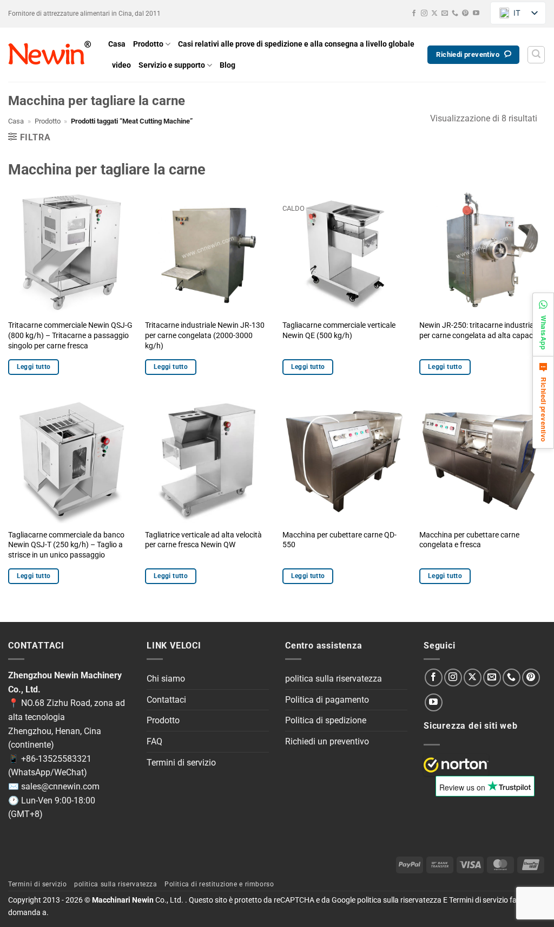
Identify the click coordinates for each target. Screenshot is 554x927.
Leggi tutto (34, 367)
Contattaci (166, 700)
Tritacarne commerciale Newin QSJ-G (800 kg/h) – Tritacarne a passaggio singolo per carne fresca (70, 335)
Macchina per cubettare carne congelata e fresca (469, 540)
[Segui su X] (434, 13)
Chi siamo (166, 678)
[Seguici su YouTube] (476, 13)
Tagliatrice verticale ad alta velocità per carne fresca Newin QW (203, 540)
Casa (117, 44)
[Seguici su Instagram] (424, 13)
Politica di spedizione (325, 720)
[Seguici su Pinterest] (465, 13)
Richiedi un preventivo (327, 741)
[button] (536, 54)
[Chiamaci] (455, 13)
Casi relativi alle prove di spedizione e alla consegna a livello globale (296, 44)
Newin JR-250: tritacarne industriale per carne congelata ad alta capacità (480, 330)
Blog (227, 65)
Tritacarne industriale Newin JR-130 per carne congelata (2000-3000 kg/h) (205, 335)
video (121, 65)
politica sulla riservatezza (333, 678)
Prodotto (148, 44)
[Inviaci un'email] (444, 13)
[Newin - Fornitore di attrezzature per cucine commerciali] (50, 55)
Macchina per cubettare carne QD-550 (339, 540)
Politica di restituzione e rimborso (219, 884)
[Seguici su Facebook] (414, 13)
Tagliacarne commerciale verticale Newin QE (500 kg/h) (338, 330)
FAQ (154, 741)
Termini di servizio (181, 762)
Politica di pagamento (327, 700)
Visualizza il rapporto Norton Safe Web (456, 765)
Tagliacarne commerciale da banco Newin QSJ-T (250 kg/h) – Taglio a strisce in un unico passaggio (66, 545)
